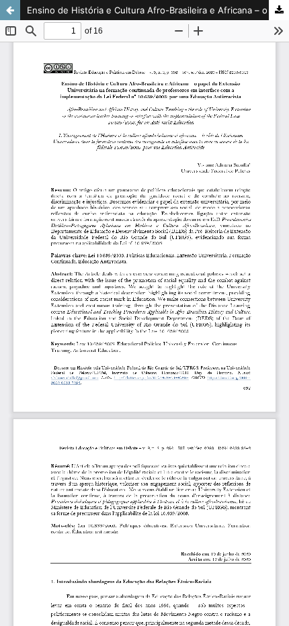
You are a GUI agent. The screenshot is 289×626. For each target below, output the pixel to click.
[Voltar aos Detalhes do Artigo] (10, 10)
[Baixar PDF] (279, 10)
